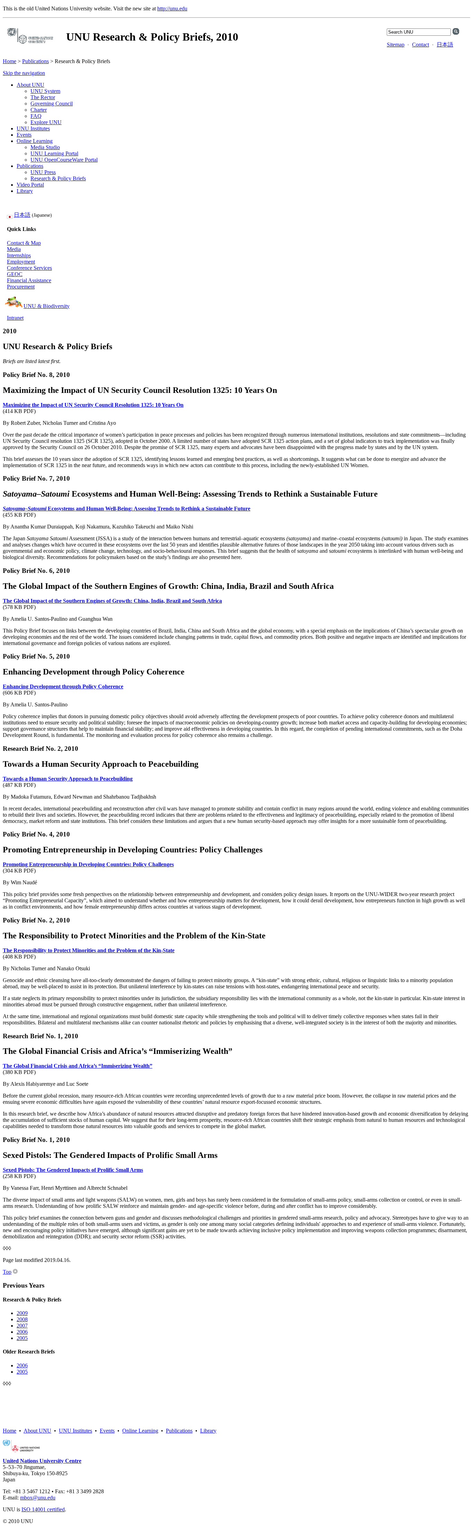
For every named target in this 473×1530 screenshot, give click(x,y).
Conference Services (29, 268)
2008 (22, 1319)
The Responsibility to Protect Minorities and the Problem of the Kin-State (89, 950)
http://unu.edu (172, 8)
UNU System (45, 91)
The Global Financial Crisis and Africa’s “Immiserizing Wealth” (77, 1066)
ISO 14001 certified (43, 1509)
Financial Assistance (29, 280)
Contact (420, 45)
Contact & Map (24, 243)
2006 (22, 1332)
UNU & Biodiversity (47, 306)
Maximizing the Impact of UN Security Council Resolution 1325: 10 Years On (93, 405)
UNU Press (43, 172)
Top (7, 1272)
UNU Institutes (33, 128)
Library (25, 191)
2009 (22, 1313)
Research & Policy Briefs (58, 178)
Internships (19, 255)
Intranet (15, 318)
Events (24, 135)
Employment (21, 262)
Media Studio (45, 147)
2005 (22, 1338)
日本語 (445, 45)
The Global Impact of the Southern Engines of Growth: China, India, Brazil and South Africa (112, 601)
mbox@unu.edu (37, 1498)
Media (14, 249)
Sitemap (395, 45)
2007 (22, 1326)
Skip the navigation (24, 73)
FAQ (36, 116)
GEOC (15, 274)
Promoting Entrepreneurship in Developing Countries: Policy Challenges (88, 864)
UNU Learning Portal (54, 153)
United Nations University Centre (42, 1461)
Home (9, 61)
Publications (35, 61)
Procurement (21, 287)
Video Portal (30, 185)
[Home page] (30, 42)
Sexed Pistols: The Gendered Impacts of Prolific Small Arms (73, 1170)
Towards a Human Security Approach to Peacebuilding (68, 779)
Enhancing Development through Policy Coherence (63, 686)
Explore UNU (46, 122)
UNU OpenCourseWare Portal (64, 160)
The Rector (42, 97)
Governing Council (51, 103)
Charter (38, 110)
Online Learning (35, 141)
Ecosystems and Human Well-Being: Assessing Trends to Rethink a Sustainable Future (126, 509)
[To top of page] (15, 1272)
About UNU (30, 85)
